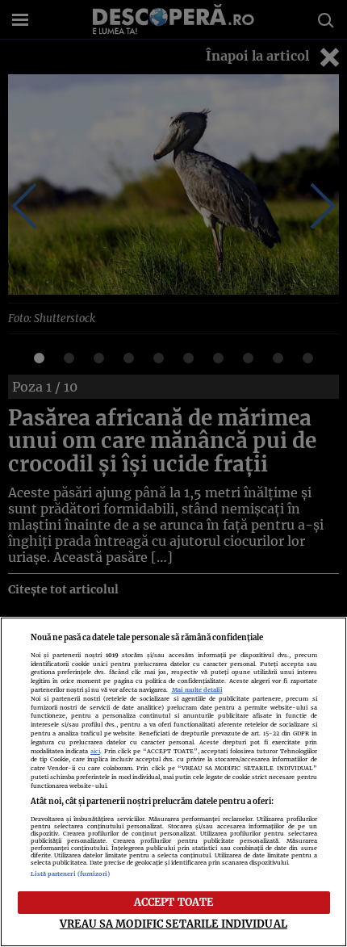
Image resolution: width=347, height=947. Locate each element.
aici (95, 751)
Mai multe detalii (197, 689)
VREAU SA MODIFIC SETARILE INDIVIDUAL (173, 923)
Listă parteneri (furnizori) (71, 874)
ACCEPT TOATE (174, 901)
